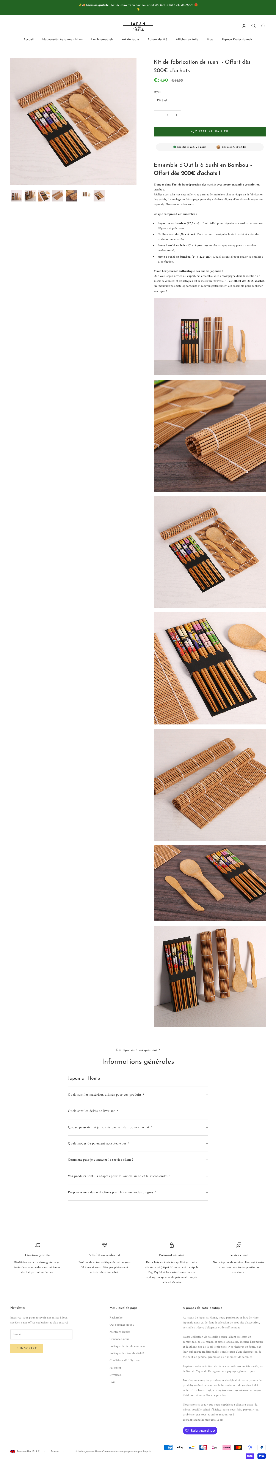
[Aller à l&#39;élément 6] (85, 194)
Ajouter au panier (210, 131)
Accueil (29, 39)
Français (55, 1451)
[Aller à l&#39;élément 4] (58, 196)
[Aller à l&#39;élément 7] (99, 196)
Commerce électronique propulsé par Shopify (126, 1451)
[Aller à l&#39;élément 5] (72, 196)
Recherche (116, 1317)
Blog (210, 39)
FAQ (112, 1382)
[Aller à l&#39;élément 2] (30, 196)
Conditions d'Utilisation (125, 1360)
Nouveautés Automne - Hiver (62, 39)
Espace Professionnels (237, 39)
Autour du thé (157, 39)
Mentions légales (120, 1332)
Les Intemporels (102, 39)
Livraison (115, 1375)
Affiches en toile (187, 39)
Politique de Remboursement (128, 1346)
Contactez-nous (119, 1339)
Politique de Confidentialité (127, 1353)
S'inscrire (27, 1348)
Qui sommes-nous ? (122, 1325)
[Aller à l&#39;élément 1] (16, 196)
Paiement (115, 1368)
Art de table (130, 39)
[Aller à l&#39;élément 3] (44, 196)
